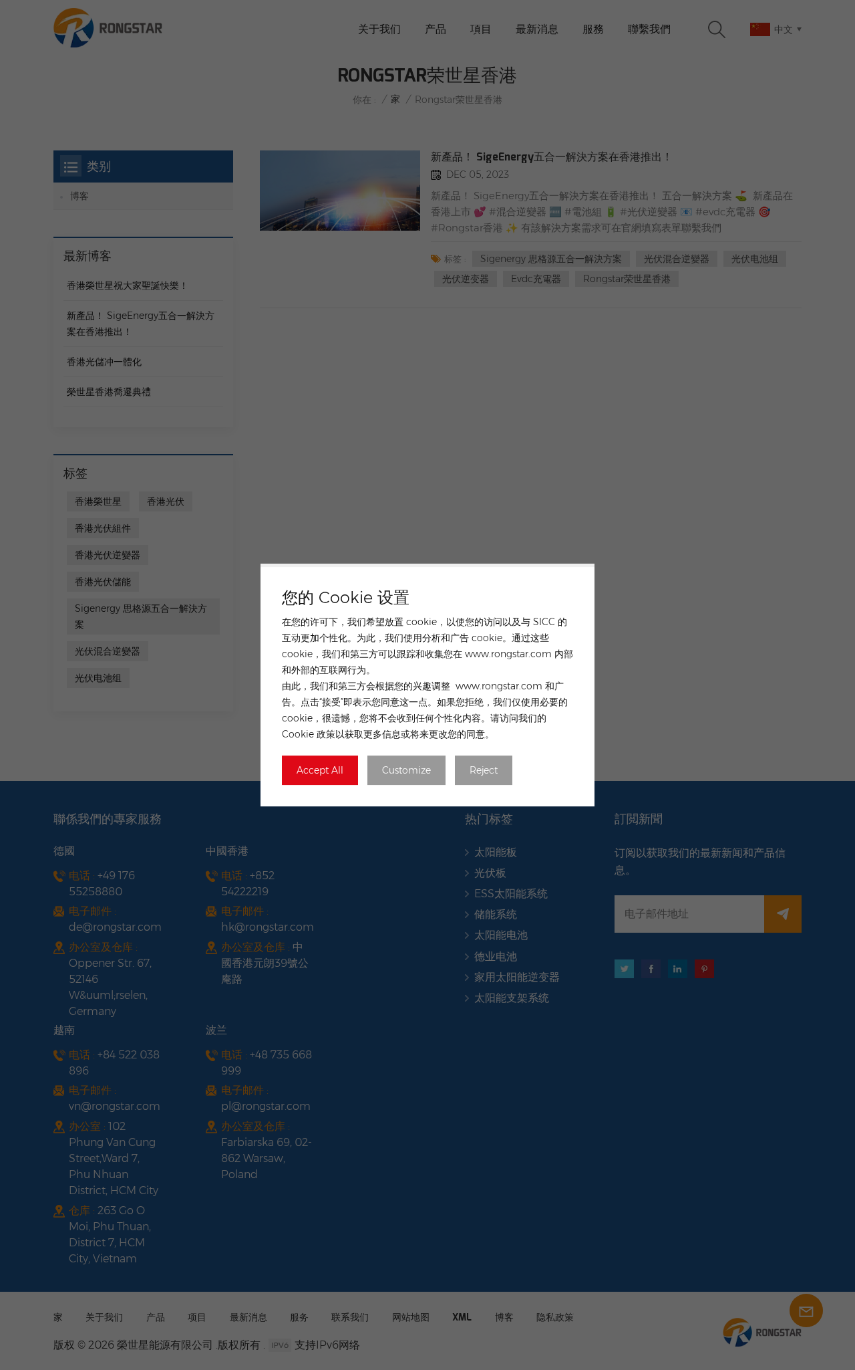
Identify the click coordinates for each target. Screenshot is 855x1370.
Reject (484, 770)
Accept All (320, 770)
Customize (406, 770)
